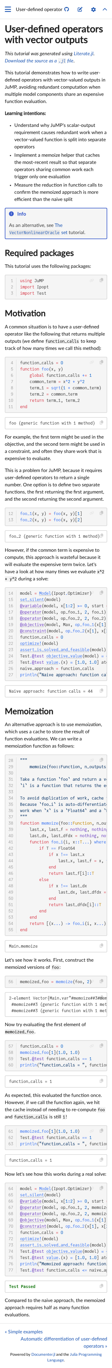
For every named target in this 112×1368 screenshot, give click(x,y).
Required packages (39, 253)
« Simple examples (24, 1331)
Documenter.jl (43, 1354)
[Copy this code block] (102, 280)
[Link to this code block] (91, 280)
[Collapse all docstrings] (104, 9)
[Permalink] (30, 214)
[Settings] (93, 9)
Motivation (25, 313)
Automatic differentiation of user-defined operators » (64, 1343)
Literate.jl (83, 53)
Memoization (29, 711)
